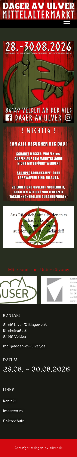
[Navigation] (68, 23)
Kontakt (9, 401)
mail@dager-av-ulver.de (24, 346)
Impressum (13, 411)
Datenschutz (13, 421)
